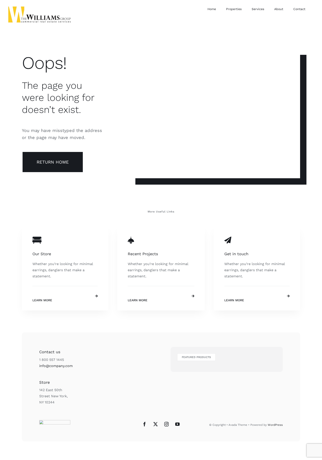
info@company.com (56, 366)
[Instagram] (166, 424)
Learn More (42, 300)
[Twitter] (155, 424)
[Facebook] (144, 424)
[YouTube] (177, 424)
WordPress (275, 424)
